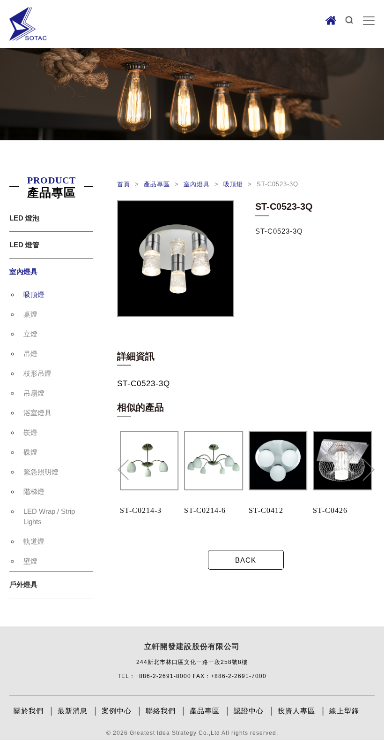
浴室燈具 (37, 413)
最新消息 (73, 711)
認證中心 (249, 711)
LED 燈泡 (24, 218)
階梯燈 (33, 492)
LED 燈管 (24, 245)
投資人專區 (296, 711)
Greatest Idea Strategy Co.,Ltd (175, 733)
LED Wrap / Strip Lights (49, 516)
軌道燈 (33, 541)
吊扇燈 (33, 393)
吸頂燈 (33, 294)
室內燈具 (23, 271)
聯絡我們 (161, 711)
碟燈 (30, 452)
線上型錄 (344, 711)
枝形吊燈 (37, 373)
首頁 (125, 184)
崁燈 (30, 432)
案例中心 (117, 711)
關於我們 (29, 711)
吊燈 (30, 354)
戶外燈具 (23, 584)
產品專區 (158, 184)
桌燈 (30, 314)
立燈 (30, 334)
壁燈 (30, 561)
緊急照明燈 (41, 472)
